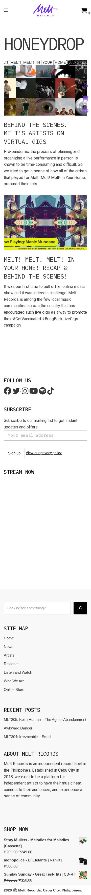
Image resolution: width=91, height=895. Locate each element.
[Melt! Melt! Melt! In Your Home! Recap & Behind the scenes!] (45, 222)
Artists (9, 655)
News (8, 646)
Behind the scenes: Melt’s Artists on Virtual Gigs (35, 133)
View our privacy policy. (44, 453)
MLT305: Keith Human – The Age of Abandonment (45, 719)
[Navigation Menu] (6, 10)
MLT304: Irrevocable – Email (27, 737)
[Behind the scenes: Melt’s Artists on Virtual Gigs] (45, 88)
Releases (11, 664)
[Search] (80, 608)
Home (9, 638)
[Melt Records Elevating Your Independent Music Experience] (45, 10)
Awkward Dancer (18, 728)
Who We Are (14, 681)
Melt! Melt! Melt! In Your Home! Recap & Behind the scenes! (39, 267)
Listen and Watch (18, 672)
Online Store (14, 689)
